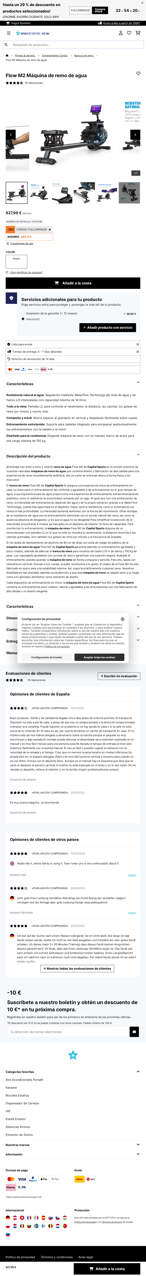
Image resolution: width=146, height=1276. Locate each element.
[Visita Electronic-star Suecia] (36, 1226)
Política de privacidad (85, 1222)
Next (135, 135)
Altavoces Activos (18, 1127)
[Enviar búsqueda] (6, 45)
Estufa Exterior (16, 1119)
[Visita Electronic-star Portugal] (65, 1226)
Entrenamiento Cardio (55, 55)
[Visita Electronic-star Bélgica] (50, 1226)
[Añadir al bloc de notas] (138, 73)
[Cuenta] (121, 33)
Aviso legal (85, 1257)
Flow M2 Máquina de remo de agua (26, 60)
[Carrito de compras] (137, 33)
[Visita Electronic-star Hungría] (65, 1218)
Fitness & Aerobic (25, 55)
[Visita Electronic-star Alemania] (8, 1218)
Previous (11, 135)
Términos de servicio (112, 1222)
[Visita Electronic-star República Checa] (58, 1218)
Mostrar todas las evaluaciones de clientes (78, 968)
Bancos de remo (84, 55)
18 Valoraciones (34, 82)
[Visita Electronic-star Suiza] (22, 1218)
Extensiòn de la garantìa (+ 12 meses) (51, 313)
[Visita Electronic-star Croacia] (15, 1226)
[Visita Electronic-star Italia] (36, 1218)
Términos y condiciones (57, 1257)
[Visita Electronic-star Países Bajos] (58, 1226)
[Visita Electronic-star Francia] (29, 1218)
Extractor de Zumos (19, 1134)
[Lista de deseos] (129, 33)
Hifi (8, 1111)
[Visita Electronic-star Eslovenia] (8, 1234)
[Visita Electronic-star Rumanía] (22, 1226)
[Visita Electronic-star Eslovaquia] (50, 1218)
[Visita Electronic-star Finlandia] (43, 1226)
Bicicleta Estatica (17, 1095)
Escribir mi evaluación (120, 676)
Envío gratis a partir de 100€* (121, 23)
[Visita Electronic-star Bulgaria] (29, 1226)
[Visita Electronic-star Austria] (15, 1218)
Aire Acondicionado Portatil (24, 1079)
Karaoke (11, 1087)
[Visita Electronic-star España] (43, 1218)
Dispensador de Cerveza (22, 1103)
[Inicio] (10, 55)
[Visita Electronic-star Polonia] (8, 1226)
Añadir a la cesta (76, 283)
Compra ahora (100, 10)
